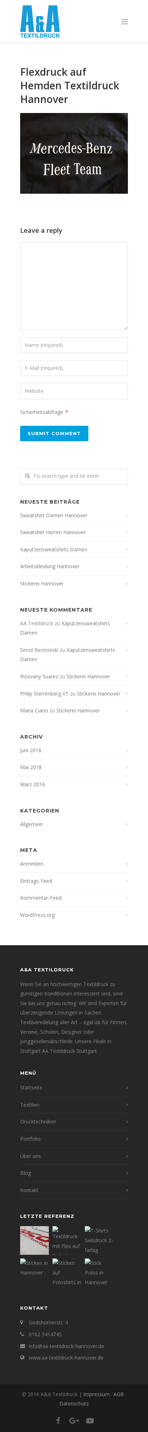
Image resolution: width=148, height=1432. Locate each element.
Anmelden (31, 863)
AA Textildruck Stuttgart (69, 1050)
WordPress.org (37, 915)
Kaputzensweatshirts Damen (53, 549)
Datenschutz (74, 1403)
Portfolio (30, 1138)
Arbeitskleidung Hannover (49, 566)
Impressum (96, 1394)
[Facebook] (58, 1420)
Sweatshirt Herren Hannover (53, 532)
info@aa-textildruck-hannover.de (66, 1346)
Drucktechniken (38, 1121)
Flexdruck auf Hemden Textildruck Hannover (69, 85)
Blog (25, 1172)
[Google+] (74, 1420)
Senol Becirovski (39, 649)
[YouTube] (90, 1420)
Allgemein (31, 824)
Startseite (31, 1087)
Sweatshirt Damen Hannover (53, 515)
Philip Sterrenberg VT (44, 693)
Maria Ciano (34, 710)
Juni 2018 (30, 750)
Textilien (30, 1104)
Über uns (30, 1156)
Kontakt (29, 1190)
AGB (119, 1394)
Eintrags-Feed (36, 880)
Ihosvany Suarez (39, 676)
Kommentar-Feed (40, 897)
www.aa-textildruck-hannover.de (66, 1357)
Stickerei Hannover (42, 583)
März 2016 (32, 784)
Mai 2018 (31, 767)
